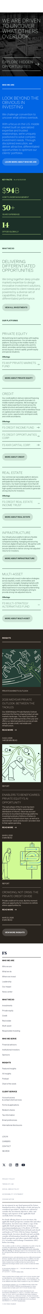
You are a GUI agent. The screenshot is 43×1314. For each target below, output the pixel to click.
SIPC (22, 1271)
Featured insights (9, 1068)
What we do (7, 971)
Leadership (6, 981)
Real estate (6, 1021)
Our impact (6, 987)
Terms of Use (8, 1184)
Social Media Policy (10, 1189)
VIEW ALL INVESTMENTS (16, 307)
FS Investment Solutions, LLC (10, 1284)
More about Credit (14, 457)
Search (6, 1151)
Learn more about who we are (21, 162)
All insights (6, 1073)
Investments (7, 1005)
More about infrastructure (20, 558)
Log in (5, 1137)
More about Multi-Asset (17, 618)
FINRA (18, 1271)
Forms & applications (10, 1105)
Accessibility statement (12, 1194)
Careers (6, 1141)
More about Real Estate (17, 517)
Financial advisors (9, 1044)
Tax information (8, 1115)
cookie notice (8, 1199)
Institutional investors (11, 1050)
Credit (4, 1016)
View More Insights (15, 932)
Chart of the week (9, 1084)
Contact (6, 1146)
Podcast (5, 1079)
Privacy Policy (8, 1179)
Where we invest (9, 976)
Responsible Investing (11, 1031)
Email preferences (9, 1120)
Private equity (7, 1010)
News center (7, 992)
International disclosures (12, 1125)
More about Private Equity (19, 378)
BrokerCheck (21, 1300)
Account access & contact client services (12, 1098)
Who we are (7, 966)
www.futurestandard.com (11, 1228)
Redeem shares (8, 1110)
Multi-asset (6, 1026)
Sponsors (6, 1055)
